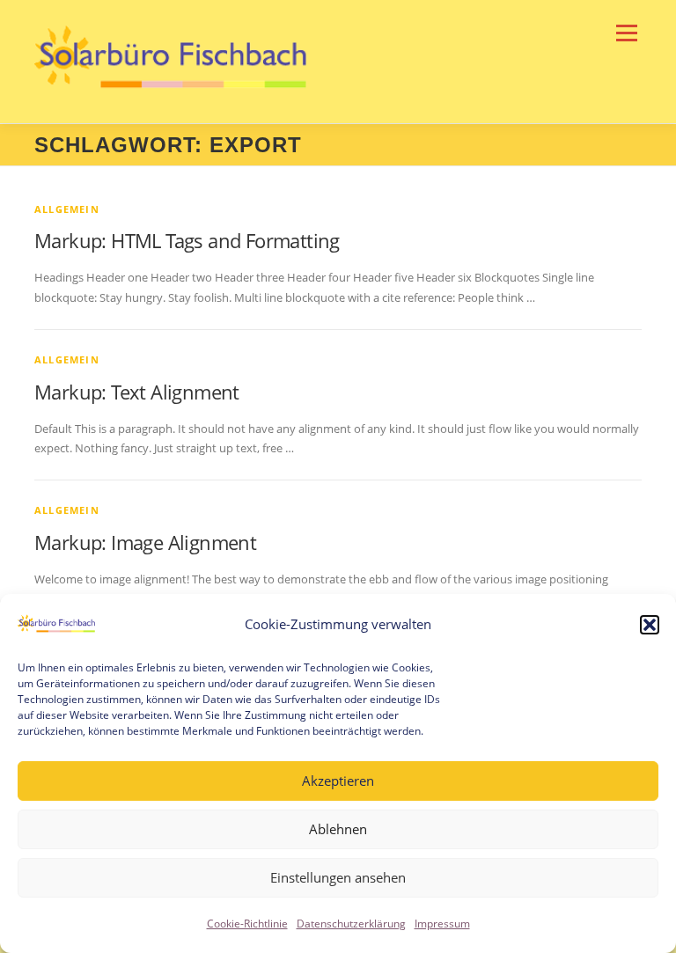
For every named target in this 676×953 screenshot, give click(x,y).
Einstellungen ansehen (338, 877)
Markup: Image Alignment (145, 542)
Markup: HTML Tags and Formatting (187, 240)
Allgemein (66, 209)
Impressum (442, 923)
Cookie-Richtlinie (247, 923)
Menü (626, 32)
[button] (649, 625)
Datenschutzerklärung (351, 923)
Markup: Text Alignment (136, 391)
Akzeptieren (338, 780)
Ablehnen (338, 829)
